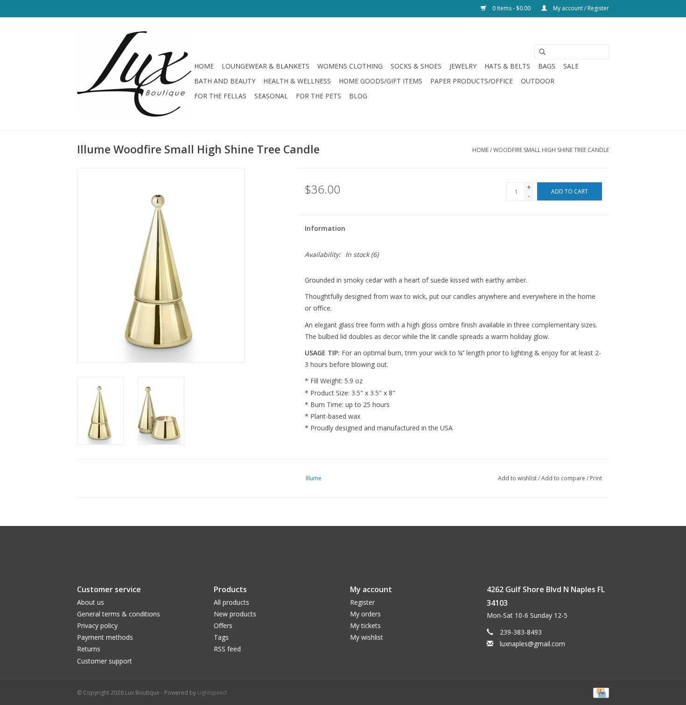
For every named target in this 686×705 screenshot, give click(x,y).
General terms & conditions (118, 613)
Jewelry (462, 66)
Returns (88, 648)
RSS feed (227, 648)
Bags (546, 66)
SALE (571, 66)
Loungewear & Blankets (265, 66)
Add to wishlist (517, 478)
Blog (358, 95)
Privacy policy (97, 625)
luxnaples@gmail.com (532, 643)
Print (596, 478)
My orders (365, 613)
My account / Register (580, 8)
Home (204, 66)
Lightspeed (212, 693)
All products (231, 602)
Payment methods (105, 637)
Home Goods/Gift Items (380, 80)
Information (325, 228)
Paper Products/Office (471, 80)
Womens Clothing (350, 66)
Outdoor (537, 80)
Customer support (104, 661)
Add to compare (564, 478)
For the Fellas (220, 95)
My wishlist (366, 637)
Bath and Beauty (224, 80)
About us (90, 602)
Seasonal (271, 95)
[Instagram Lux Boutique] (351, 547)
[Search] (539, 52)
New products (235, 613)
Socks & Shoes (416, 66)
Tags (221, 637)
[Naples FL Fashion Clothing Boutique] (134, 74)
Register (362, 602)
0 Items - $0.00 (511, 8)
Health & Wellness (297, 80)
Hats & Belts (507, 66)
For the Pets (318, 95)
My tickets (365, 625)
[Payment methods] (599, 692)
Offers (223, 625)
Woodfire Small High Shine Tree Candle (551, 150)
